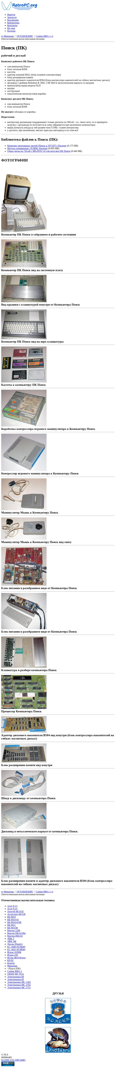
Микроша (12, 966)
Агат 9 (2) (12, 908)
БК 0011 (11, 925)
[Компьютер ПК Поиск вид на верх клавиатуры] (24, 338)
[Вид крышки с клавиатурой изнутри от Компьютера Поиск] (24, 301)
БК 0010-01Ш (14, 922)
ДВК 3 (10, 938)
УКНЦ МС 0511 (15, 974)
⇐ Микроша (7, 36)
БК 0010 (11, 917)
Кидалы (11, 31)
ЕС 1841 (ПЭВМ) (16, 949)
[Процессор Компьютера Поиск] (24, 708)
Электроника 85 (15, 979)
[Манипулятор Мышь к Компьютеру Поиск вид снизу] (24, 538)
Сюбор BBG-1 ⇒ (44, 36)
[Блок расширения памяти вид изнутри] (24, 761)
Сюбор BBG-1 (14, 971)
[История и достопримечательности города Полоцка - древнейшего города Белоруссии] (58, 1023)
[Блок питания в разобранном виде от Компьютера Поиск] (24, 584)
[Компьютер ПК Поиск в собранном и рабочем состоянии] (24, 231)
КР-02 (10, 960)
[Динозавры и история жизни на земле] (58, 1052)
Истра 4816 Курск (16, 957)
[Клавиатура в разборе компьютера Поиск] (24, 666)
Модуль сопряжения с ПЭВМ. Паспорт (27, 148)
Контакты (12, 25)
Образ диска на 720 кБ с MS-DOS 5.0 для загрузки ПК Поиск (38, 151)
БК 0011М (12, 927)
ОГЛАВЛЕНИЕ (25, 36)
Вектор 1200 (13, 930)
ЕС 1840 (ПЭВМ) (16, 947)
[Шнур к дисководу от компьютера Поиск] (24, 794)
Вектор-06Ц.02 (15, 936)
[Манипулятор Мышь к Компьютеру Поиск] (24, 509)
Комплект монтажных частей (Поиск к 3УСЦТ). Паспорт (36, 145)
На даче (11, 28)
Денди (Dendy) (15, 944)
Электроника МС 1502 (19, 982)
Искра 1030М (14, 952)
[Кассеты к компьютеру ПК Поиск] (24, 381)
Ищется (11, 14)
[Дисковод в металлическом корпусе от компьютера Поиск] (24, 828)
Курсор (11, 963)
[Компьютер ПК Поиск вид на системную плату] (24, 266)
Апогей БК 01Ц (15, 911)
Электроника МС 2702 (19, 985)
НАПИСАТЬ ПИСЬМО (13, 1060)
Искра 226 (12, 955)
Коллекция (12, 20)
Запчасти (12, 17)
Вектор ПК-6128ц (16, 933)
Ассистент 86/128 (16, 914)
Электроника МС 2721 (19, 987)
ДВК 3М (11, 941)
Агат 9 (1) (12, 906)
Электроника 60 (15, 976)
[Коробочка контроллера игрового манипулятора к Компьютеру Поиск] (24, 425)
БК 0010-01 (13, 919)
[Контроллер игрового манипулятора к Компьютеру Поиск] (24, 470)
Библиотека (13, 22)
